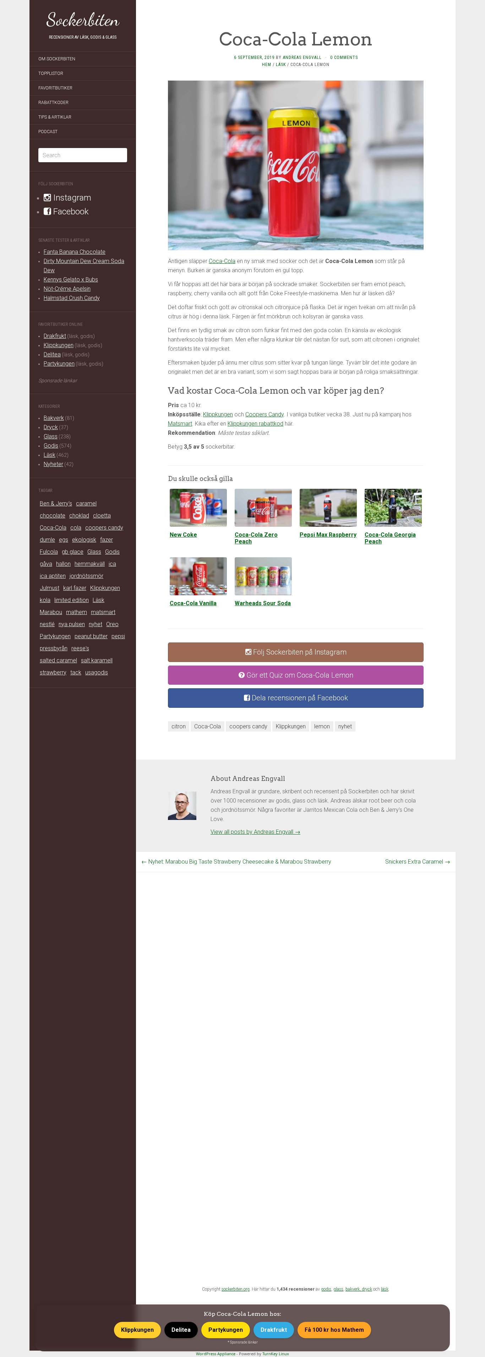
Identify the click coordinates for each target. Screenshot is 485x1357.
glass (338, 1289)
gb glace (72, 551)
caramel (86, 503)
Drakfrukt (55, 336)
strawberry (53, 672)
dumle (47, 539)
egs (63, 539)
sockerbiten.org (236, 1289)
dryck (367, 1289)
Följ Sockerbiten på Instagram (299, 652)
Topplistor (50, 73)
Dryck (51, 427)
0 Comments (344, 57)
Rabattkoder (53, 102)
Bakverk (54, 418)
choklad (79, 515)
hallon (63, 563)
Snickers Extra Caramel (417, 861)
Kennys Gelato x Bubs (71, 279)
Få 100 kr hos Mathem (334, 1329)
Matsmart (180, 423)
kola (45, 600)
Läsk (49, 455)
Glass (51, 436)
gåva (46, 563)
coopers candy (104, 527)
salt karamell (97, 660)
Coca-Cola (53, 527)
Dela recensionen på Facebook (299, 698)
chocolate (52, 515)
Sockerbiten (83, 19)
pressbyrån (53, 648)
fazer (106, 539)
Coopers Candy (264, 414)
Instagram (71, 198)
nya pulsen (72, 624)
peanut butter (91, 636)
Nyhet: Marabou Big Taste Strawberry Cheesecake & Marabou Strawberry (236, 861)
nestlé (47, 624)
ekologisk (84, 539)
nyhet (95, 624)
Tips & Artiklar (54, 117)
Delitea (52, 354)
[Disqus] (296, 961)
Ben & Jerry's (56, 503)
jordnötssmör (86, 576)
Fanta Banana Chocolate (74, 251)
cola (75, 527)
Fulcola (49, 551)
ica (112, 563)
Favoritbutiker (55, 88)
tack (75, 672)
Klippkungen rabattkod (255, 423)
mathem (76, 612)
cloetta (102, 515)
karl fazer (74, 588)
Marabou (51, 612)
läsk (384, 1289)
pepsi (118, 636)
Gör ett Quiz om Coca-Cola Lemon (299, 675)
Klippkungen (58, 345)
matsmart (103, 612)
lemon (322, 726)
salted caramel (58, 660)
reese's (80, 648)
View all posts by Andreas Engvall (255, 831)
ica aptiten (53, 576)
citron (178, 726)
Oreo (112, 624)
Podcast (48, 131)
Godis (51, 445)
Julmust (49, 588)
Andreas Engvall (302, 57)
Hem (266, 64)
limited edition (71, 600)
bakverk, (353, 1289)
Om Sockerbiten (56, 58)
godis (326, 1289)
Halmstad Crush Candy (72, 298)
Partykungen (59, 363)
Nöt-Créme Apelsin (67, 288)
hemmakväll (90, 563)
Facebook (70, 212)
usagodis (96, 672)
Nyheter (53, 464)
